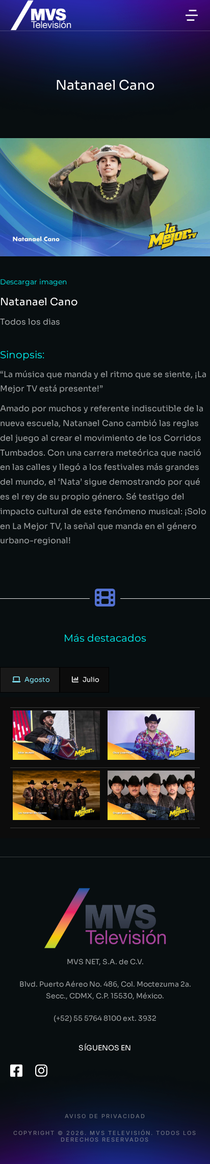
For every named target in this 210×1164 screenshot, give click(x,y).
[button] (191, 15)
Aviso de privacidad (105, 1116)
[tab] (30, 680)
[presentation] (30, 680)
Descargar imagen (33, 281)
